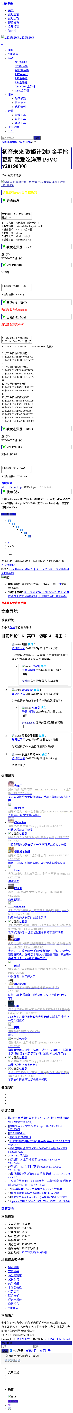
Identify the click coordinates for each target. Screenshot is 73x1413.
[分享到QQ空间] (13, 524)
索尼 (15, 142)
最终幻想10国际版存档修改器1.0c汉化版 (35, 1193)
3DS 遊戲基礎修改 (20, 1137)
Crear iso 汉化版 (19, 1155)
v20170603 (14, 447)
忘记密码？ (31, 1350)
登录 (10, 3)
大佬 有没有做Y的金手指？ (24, 815)
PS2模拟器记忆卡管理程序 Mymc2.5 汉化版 (36, 1189)
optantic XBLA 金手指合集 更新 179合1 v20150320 (40, 1201)
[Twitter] (12, 1360)
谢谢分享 (13, 881)
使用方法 (12, 492)
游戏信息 (12, 201)
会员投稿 (13, 26)
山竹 (58, 584)
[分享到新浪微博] (17, 527)
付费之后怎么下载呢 (20, 829)
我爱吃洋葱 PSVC (19, 247)
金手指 (10, 573)
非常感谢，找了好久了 (21, 976)
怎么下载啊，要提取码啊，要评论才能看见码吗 (36, 862)
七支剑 (36, 666)
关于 (11, 10)
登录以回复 (18, 648)
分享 (13, 514)
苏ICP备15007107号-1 (57, 1339)
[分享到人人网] (25, 533)
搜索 (37, 138)
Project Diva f (37, 569)
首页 (4, 142)
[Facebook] (9, 1360)
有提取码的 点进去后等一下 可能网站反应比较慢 (37, 844)
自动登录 (18, 1350)
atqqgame (27, 689)
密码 (11, 1035)
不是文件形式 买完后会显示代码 (27, 1079)
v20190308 (14, 265)
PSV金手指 (24, 142)
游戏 (9, 142)
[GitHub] (19, 1360)
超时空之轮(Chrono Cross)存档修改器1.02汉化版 (39, 1197)
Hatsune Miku (22, 569)
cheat (12, 569)
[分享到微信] (29, 536)
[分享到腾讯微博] (21, 530)
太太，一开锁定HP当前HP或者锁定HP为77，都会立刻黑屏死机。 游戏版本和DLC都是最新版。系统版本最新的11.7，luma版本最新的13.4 (39, 954)
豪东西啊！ (15, 899)
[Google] (16, 1360)
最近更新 (13, 18)
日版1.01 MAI (16, 317)
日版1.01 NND (16, 302)
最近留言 (13, 14)
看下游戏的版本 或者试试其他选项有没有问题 (35, 932)
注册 (4, 3)
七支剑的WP (23, 1339)
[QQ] (6, 1360)
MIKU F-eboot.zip (11, 487)
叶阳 (27, 681)
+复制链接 (60, 596)
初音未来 (55, 569)
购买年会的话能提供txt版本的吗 (27, 917)
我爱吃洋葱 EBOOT (20, 429)
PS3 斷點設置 (17, 1133)
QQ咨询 (13, 1401)
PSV (47, 569)
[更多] (9, 521)
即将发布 (13, 22)
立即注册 (45, 1350)
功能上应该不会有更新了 (23, 1064)
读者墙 (12, 30)
